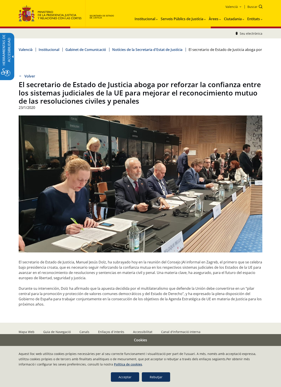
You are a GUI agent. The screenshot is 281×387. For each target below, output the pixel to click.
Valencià (25, 49)
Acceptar (125, 377)
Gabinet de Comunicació (85, 49)
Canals (84, 332)
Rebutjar (156, 377)
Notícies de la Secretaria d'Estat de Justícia (147, 49)
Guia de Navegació (57, 332)
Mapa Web (26, 332)
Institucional (49, 49)
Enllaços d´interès (111, 332)
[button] (253, 7)
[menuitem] (146, 18)
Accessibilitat (142, 332)
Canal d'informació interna (180, 332)
